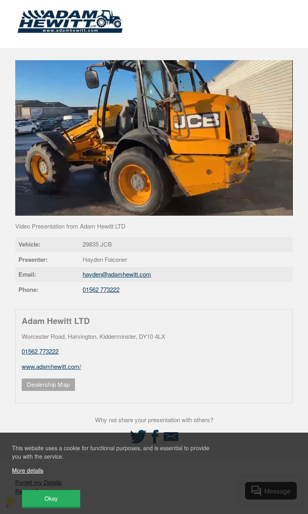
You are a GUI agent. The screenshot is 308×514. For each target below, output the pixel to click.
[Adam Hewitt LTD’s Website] (70, 38)
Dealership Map (48, 384)
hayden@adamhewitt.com (117, 274)
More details (27, 470)
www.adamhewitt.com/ (51, 366)
